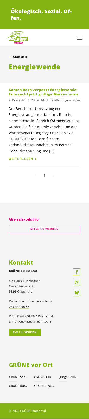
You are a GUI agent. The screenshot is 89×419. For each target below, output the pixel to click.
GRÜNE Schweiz (19, 377)
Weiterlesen (21, 158)
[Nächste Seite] (53, 175)
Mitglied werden (44, 228)
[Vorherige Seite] (35, 175)
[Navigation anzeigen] (79, 37)
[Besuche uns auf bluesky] (76, 292)
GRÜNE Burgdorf (19, 386)
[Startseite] (17, 38)
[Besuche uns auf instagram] (76, 282)
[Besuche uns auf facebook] (76, 271)
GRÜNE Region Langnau (44, 386)
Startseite (20, 56)
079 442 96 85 (19, 307)
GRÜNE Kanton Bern (44, 377)
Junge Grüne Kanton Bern (69, 377)
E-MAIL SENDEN (25, 332)
